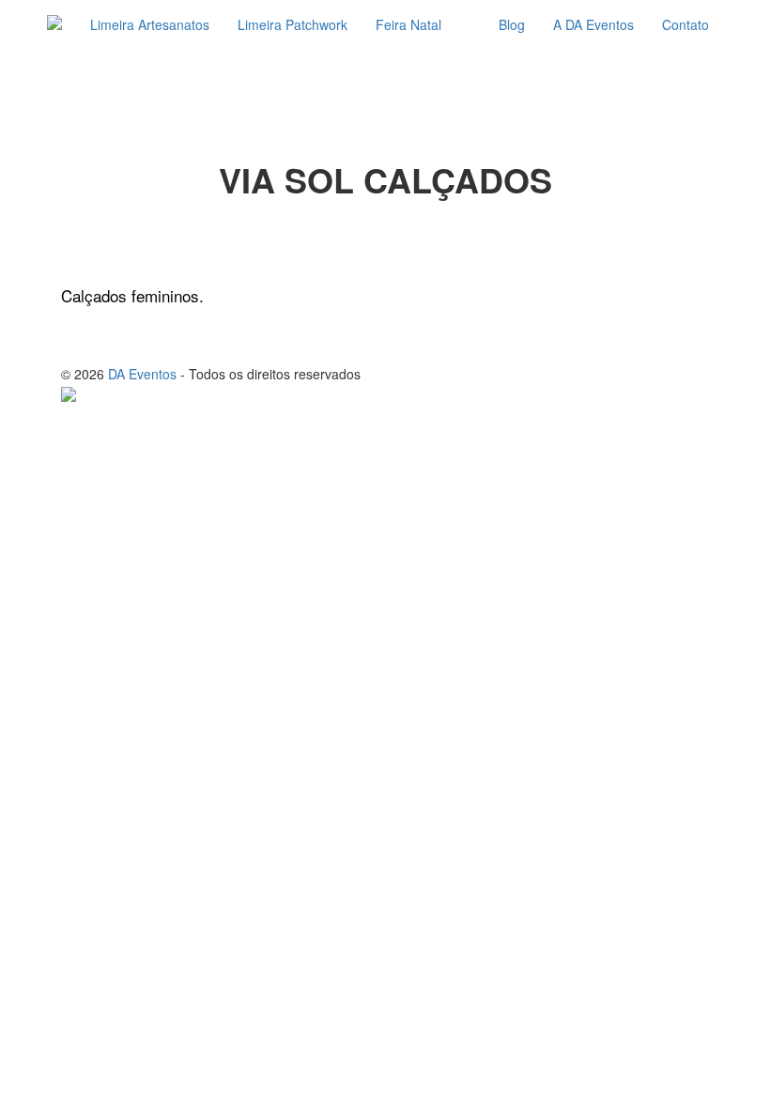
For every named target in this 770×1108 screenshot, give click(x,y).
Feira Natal (408, 24)
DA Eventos (142, 373)
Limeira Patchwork (292, 24)
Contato (685, 24)
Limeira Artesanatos (149, 24)
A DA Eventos (593, 24)
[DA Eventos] (54, 24)
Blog (512, 24)
